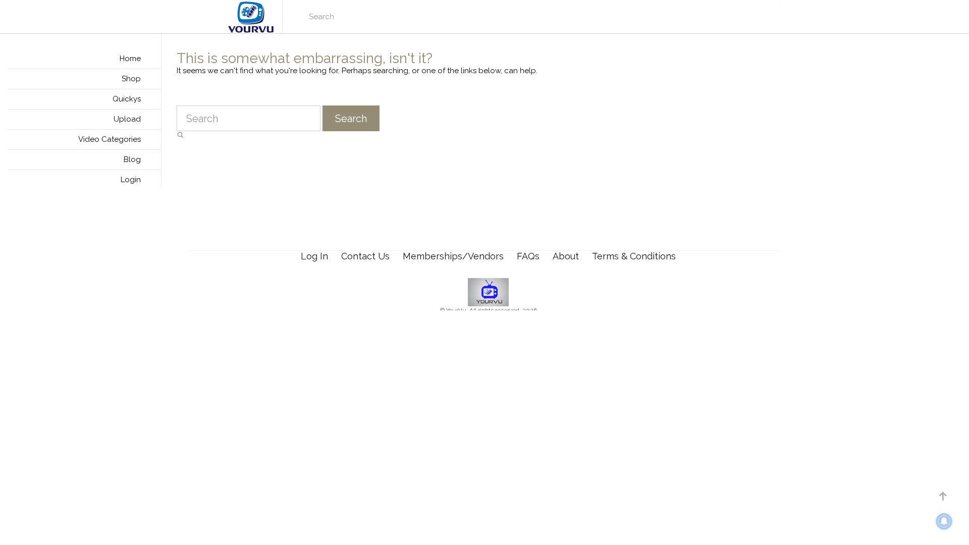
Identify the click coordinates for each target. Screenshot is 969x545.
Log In (314, 256)
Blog (132, 159)
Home (130, 58)
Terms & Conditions (634, 256)
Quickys (127, 98)
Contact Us (365, 256)
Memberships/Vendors (453, 256)
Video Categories (109, 139)
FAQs (528, 256)
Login (131, 179)
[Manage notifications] (944, 521)
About (566, 256)
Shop (131, 78)
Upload (127, 119)
